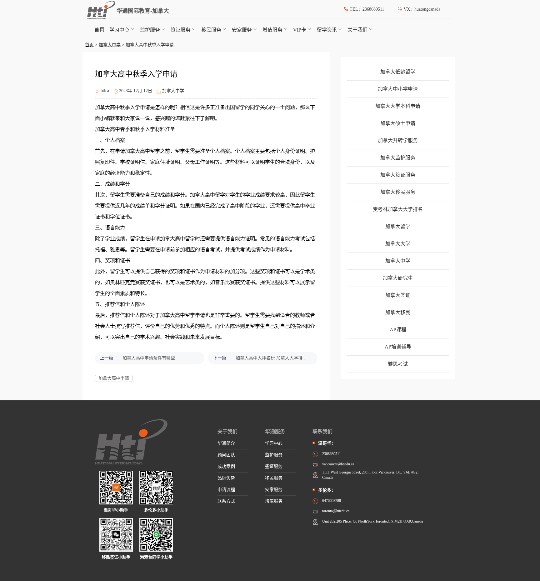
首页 (99, 29)
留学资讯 (327, 30)
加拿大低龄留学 (397, 71)
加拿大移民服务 (397, 192)
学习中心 (119, 30)
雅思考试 (398, 364)
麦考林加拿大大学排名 (398, 209)
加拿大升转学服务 (398, 140)
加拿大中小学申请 (398, 89)
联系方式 (226, 501)
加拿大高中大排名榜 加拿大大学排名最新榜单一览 (273, 358)
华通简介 (226, 443)
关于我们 (358, 30)
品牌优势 (226, 478)
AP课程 (398, 329)
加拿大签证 (397, 295)
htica (105, 90)
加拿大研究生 (398, 278)
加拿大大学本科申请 (397, 106)
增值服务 (272, 30)
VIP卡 (299, 30)
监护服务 (150, 30)
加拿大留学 (397, 226)
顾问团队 (226, 455)
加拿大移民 (397, 312)
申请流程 (226, 489)
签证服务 (181, 30)
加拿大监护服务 (397, 157)
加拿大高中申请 (113, 378)
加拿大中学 (110, 45)
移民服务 (211, 30)
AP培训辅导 (398, 346)
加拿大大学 (397, 243)
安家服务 (242, 30)
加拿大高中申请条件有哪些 (148, 358)
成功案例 (226, 466)
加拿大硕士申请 (397, 123)
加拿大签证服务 (397, 175)
